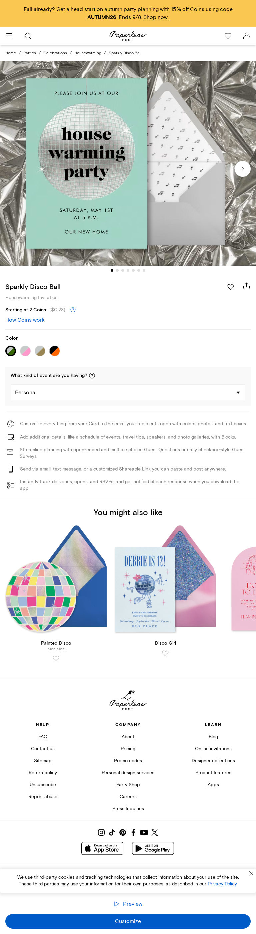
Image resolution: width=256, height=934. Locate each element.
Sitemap (43, 761)
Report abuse (42, 796)
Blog (213, 737)
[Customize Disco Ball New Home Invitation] (128, 163)
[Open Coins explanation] (73, 310)
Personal (26, 392)
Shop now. (156, 17)
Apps (213, 784)
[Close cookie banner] (251, 873)
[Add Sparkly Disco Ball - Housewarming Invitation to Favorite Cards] (231, 287)
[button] (92, 375)
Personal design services (128, 773)
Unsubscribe (43, 784)
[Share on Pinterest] (123, 832)
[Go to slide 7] (144, 270)
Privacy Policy (222, 884)
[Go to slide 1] (112, 270)
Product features (213, 773)
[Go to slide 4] (128, 270)
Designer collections (213, 761)
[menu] (9, 36)
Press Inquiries (128, 808)
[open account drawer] (246, 36)
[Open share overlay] (247, 286)
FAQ (42, 737)
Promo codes (128, 761)
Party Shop (128, 784)
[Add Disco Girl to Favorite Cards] (165, 653)
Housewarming (87, 53)
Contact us (43, 749)
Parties (29, 53)
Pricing (128, 749)
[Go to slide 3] (122, 270)
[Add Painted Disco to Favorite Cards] (56, 659)
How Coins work (25, 320)
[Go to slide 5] (133, 270)
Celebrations (55, 53)
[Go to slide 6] (138, 270)
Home (10, 53)
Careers (128, 796)
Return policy (43, 773)
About (128, 737)
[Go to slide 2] (117, 270)
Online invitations (213, 749)
